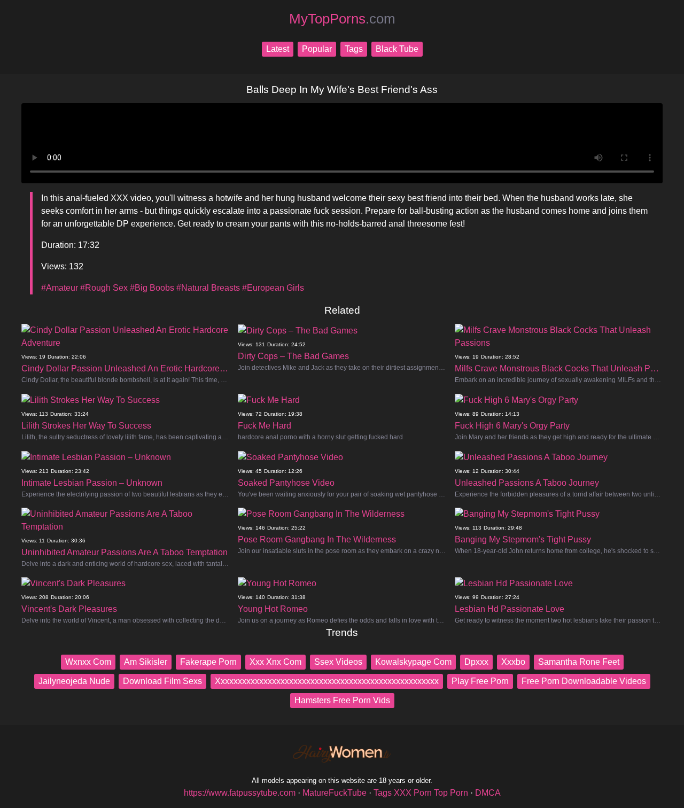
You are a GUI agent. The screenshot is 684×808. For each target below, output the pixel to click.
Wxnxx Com (88, 661)
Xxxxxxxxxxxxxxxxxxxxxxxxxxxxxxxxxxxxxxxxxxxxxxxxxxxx (327, 681)
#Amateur (59, 287)
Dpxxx (476, 661)
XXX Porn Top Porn (431, 792)
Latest (277, 48)
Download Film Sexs (162, 681)
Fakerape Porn (208, 661)
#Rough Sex (104, 287)
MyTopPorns (342, 18)
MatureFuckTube (334, 792)
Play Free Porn (480, 681)
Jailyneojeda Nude (74, 681)
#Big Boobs (152, 287)
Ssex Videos (338, 661)
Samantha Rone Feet (578, 661)
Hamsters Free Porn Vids (342, 700)
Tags (354, 48)
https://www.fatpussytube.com (240, 792)
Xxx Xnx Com (275, 661)
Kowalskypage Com (413, 661)
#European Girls (273, 287)
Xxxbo (513, 661)
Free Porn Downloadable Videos (584, 681)
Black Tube (397, 48)
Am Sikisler (145, 661)
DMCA (488, 792)
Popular (317, 48)
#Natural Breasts (208, 287)
